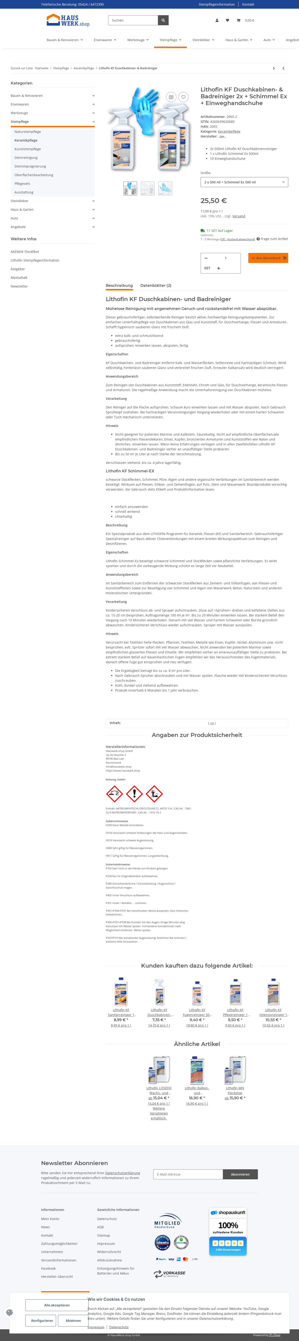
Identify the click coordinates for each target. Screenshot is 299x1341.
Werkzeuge (19, 113)
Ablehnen (73, 1321)
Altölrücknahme (109, 1260)
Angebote (18, 227)
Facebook (48, 1268)
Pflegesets (22, 183)
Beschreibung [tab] (119, 285)
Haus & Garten (22, 209)
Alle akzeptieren (57, 1305)
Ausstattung (23, 192)
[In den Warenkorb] (109, 83)
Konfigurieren (42, 1321)
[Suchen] (163, 20)
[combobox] (244, 182)
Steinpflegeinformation (217, 4)
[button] (217, 20)
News (45, 1227)
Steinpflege (20, 121)
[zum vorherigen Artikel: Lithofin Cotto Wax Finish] (283, 68)
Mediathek (19, 277)
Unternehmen (52, 1252)
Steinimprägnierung (30, 166)
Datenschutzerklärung (122, 1173)
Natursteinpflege (27, 131)
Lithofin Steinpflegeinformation (35, 260)
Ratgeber (18, 269)
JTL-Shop (274, 1335)
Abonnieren (240, 1174)
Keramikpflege (229, 131)
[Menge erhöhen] (219, 268)
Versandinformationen (58, 1260)
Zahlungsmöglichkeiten (59, 1243)
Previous (113, 1005)
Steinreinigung (26, 157)
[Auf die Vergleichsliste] (171, 97)
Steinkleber (19, 201)
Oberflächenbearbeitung (33, 175)
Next (281, 1005)
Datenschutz (119, 1327)
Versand (238, 216)
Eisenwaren (20, 104)
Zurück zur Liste (22, 68)
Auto (14, 218)
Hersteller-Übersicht (57, 1276)
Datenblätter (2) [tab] (155, 285)
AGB (100, 1227)
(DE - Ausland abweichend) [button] (237, 239)
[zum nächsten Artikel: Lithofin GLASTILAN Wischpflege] (274, 68)
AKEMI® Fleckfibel (25, 251)
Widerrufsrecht (109, 1252)
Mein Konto (50, 1219)
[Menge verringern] (206, 258)
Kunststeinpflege (27, 149)
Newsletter (19, 286)
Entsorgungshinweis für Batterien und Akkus (116, 1270)
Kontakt (248, 4)
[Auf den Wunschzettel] (183, 97)
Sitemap (103, 1235)
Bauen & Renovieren (27, 95)
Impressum (96, 1327)
